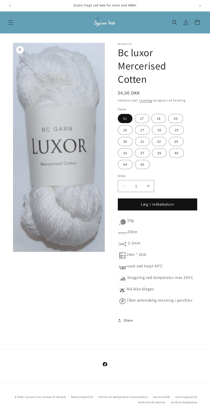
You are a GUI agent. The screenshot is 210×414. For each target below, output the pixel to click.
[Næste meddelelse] (200, 5)
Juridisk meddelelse (184, 402)
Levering (145, 100)
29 (176, 130)
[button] (10, 22)
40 (176, 153)
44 (125, 164)
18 (159, 118)
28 (159, 130)
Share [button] (128, 320)
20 (176, 118)
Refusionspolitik (82, 397)
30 (125, 141)
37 (142, 153)
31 (142, 141)
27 (142, 130)
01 (125, 118)
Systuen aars (33, 397)
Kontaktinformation (151, 402)
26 (125, 130)
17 (142, 118)
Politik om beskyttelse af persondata (123, 397)
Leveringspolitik (186, 397)
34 (176, 141)
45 (142, 164)
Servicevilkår (161, 397)
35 (125, 153)
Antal (121, 176)
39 (159, 153)
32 (159, 141)
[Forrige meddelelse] (10, 5)
